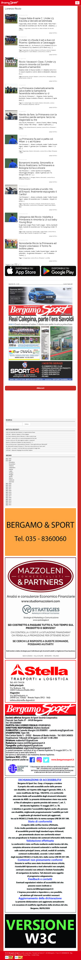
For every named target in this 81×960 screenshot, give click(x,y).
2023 (9, 485)
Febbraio (11, 480)
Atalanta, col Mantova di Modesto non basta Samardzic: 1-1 (19, 442)
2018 (9, 494)
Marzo (11, 478)
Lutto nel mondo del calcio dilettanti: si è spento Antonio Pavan (20, 432)
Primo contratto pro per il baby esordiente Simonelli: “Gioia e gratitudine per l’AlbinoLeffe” (26, 444)
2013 (9, 503)
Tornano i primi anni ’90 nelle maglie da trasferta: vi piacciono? (20, 440)
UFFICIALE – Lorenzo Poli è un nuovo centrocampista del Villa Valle (21, 438)
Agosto (11, 469)
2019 (9, 492)
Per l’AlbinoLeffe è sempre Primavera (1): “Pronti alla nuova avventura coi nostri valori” (25, 446)
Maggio (11, 475)
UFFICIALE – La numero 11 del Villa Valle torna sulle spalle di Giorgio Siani (23, 448)
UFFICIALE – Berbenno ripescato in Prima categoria (17, 434)
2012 (9, 505)
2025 (9, 460)
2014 (9, 501)
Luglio (10, 471)
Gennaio (11, 482)
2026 (9, 459)
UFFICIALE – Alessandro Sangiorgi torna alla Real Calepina (19, 450)
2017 (9, 496)
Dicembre (12, 462)
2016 (9, 497)
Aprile (10, 476)
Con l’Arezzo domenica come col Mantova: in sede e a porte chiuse (21, 436)
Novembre (12, 464)
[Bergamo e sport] (40, 532)
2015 (9, 499)
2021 (9, 489)
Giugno (11, 473)
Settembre (12, 467)
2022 (9, 487)
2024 (9, 483)
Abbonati (40, 388)
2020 (9, 490)
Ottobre (11, 466)
